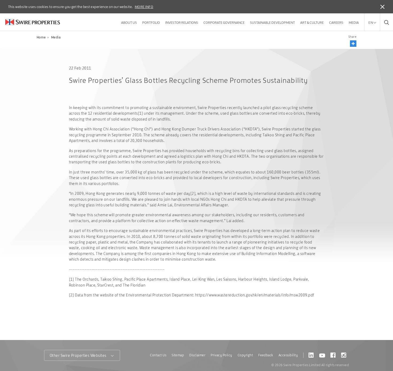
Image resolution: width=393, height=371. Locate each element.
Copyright (245, 355)
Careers (336, 22)
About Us (129, 22)
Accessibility (288, 355)
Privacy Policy (221, 355)
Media (354, 22)
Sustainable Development (272, 22)
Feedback (265, 355)
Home (41, 37)
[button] (353, 43)
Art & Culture (312, 22)
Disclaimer (197, 355)
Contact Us (158, 355)
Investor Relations (181, 22)
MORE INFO (144, 7)
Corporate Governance (224, 22)
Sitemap (178, 355)
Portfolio (151, 22)
